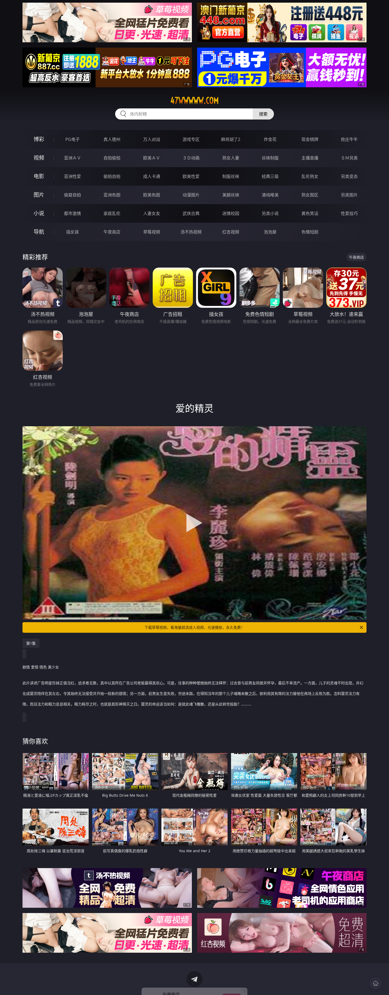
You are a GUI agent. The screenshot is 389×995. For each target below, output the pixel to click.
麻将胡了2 (230, 139)
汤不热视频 (191, 232)
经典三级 (270, 176)
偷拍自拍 (111, 176)
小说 (39, 213)
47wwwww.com (194, 100)
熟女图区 (309, 195)
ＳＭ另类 (349, 158)
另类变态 (349, 176)
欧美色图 (151, 195)
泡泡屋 (270, 232)
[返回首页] (375, 983)
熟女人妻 (230, 158)
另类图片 (349, 195)
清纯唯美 (270, 195)
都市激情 (72, 213)
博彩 (39, 139)
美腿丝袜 (230, 195)
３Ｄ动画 (191, 158)
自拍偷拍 (111, 158)
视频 (39, 157)
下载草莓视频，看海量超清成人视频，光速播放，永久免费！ (194, 627)
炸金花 (270, 139)
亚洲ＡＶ (72, 158)
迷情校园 (230, 213)
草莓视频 (151, 232)
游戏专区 (191, 139)
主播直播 (309, 158)
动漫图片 (191, 195)
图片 (39, 194)
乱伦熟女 (309, 176)
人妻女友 (151, 213)
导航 (39, 231)
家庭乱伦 (111, 213)
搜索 (263, 114)
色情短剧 (309, 232)
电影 (39, 176)
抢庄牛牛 (349, 139)
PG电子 (72, 139)
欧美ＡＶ (151, 158)
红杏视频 (230, 232)
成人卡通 (151, 176)
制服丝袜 (230, 176)
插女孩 (72, 232)
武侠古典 (191, 213)
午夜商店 (111, 232)
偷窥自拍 (72, 195)
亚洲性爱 (72, 176)
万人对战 (151, 139)
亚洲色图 (111, 195)
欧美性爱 (191, 176)
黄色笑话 (309, 213)
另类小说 (270, 213)
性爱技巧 (349, 213)
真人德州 (111, 139)
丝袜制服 (270, 158)
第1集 (31, 643)
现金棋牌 (309, 139)
